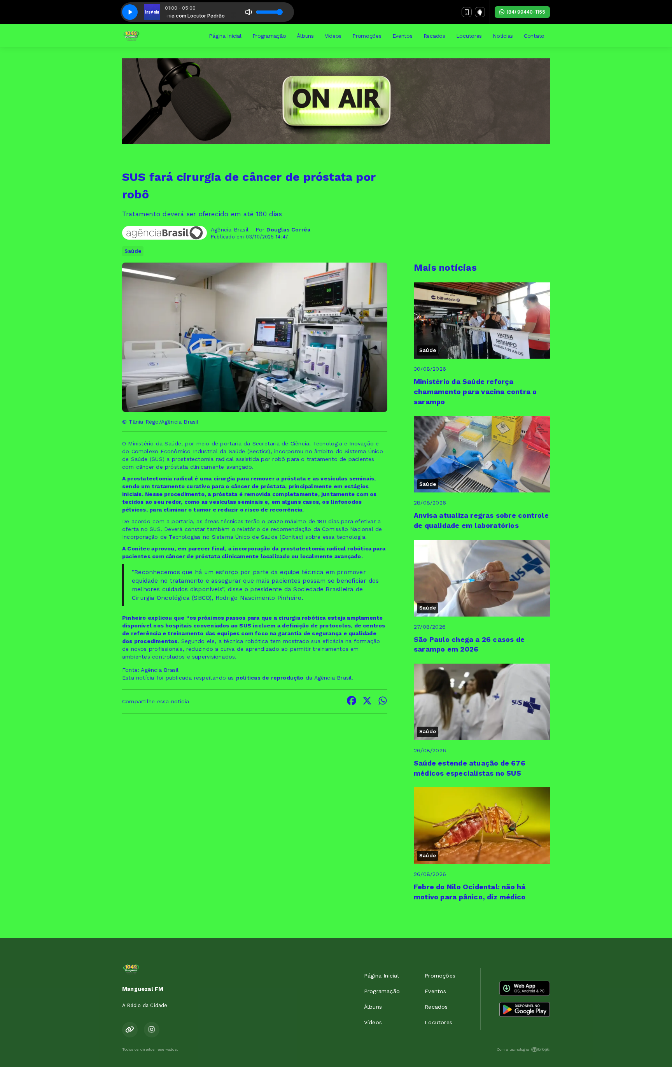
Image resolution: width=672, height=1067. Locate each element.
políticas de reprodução (270, 678)
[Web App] (467, 12)
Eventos (402, 36)
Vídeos (333, 36)
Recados (434, 36)
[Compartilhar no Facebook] (351, 701)
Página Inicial (225, 36)
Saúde (132, 251)
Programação (269, 36)
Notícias (503, 36)
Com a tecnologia (513, 1049)
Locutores (469, 36)
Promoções (366, 36)
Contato (534, 36)
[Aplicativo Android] (480, 12)
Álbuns (305, 36)
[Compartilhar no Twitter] (367, 701)
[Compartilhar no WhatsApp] (382, 701)
